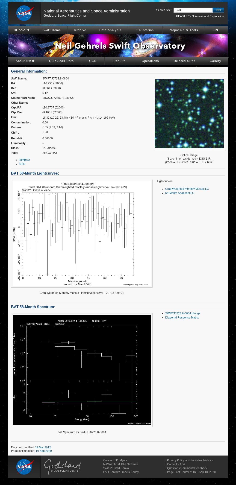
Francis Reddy (130, 472)
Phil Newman (129, 464)
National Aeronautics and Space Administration (87, 11)
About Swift (25, 61)
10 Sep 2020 (44, 451)
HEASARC (183, 16)
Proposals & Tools (183, 30)
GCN (93, 61)
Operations (150, 61)
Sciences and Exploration (208, 16)
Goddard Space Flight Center (65, 15)
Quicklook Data (61, 61)
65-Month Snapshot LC (179, 193)
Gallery (215, 61)
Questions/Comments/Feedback (187, 468)
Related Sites (185, 61)
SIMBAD (24, 159)
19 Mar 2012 (43, 447)
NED (22, 164)
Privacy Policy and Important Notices (190, 460)
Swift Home (52, 30)
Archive (80, 30)
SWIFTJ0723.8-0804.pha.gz (182, 313)
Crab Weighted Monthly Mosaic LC (187, 188)
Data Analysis (110, 30)
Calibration (145, 30)
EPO (216, 30)
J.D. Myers (120, 460)
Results (119, 61)
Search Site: (163, 10)
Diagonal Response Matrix (182, 317)
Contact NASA (176, 464)
